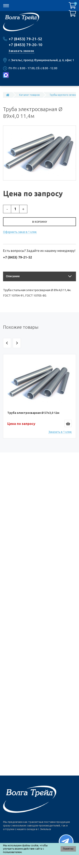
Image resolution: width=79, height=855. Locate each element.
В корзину (39, 221)
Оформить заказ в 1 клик (20, 232)
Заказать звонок (21, 51)
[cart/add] (68, 423)
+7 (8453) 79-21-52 (25, 39)
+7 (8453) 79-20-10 (25, 45)
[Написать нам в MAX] (6, 75)
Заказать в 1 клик (60, 432)
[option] (39, 396)
